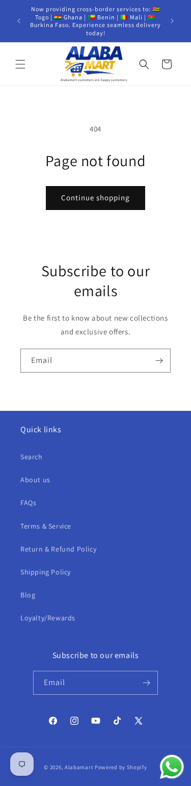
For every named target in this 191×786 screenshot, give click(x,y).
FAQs (28, 502)
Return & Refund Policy (58, 549)
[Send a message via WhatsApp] (172, 767)
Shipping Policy (45, 572)
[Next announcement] (172, 21)
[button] (20, 64)
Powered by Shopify (121, 767)
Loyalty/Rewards (47, 617)
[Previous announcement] (19, 21)
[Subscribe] (159, 361)
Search (31, 456)
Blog (27, 594)
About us (35, 479)
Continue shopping (95, 197)
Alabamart (79, 767)
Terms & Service (45, 526)
